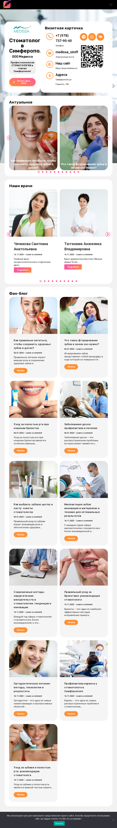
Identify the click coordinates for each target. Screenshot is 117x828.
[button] (38, 172)
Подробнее (22, 270)
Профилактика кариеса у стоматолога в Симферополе (80, 687)
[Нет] (113, 819)
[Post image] (33, 138)
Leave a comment (34, 254)
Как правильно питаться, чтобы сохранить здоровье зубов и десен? (33, 164)
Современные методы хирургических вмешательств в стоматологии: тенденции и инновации (32, 599)
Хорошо (59, 823)
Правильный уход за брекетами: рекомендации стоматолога (82, 595)
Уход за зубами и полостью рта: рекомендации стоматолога (32, 771)
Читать (20, 370)
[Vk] (100, 37)
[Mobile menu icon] (111, 5)
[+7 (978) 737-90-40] (49, 36)
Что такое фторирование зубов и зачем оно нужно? (84, 165)
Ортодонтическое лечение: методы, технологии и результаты (32, 687)
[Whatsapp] (92, 37)
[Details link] (33, 156)
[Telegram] (83, 37)
